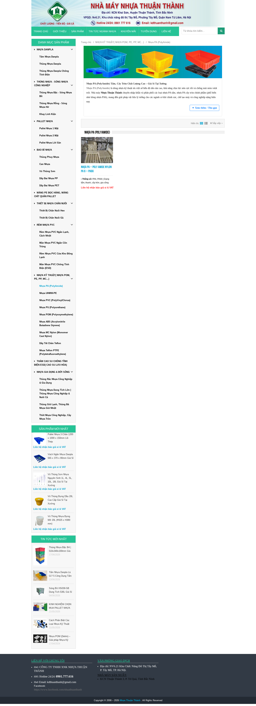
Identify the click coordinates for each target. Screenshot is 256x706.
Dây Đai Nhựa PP (48, 178)
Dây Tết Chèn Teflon (50, 343)
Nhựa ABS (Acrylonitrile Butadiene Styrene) (52, 323)
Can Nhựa (44, 164)
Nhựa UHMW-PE (48, 293)
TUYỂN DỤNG (149, 31)
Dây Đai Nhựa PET (49, 185)
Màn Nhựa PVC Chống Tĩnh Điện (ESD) (54, 266)
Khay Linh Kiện (47, 114)
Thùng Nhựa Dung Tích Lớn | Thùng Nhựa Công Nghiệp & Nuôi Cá (55, 394)
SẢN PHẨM (77, 31)
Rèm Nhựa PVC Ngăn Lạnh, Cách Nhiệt (54, 234)
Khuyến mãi (128, 31)
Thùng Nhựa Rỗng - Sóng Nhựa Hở (53, 105)
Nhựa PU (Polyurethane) (52, 307)
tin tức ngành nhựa (102, 31)
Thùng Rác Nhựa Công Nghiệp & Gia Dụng (55, 381)
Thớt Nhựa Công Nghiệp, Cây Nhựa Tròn (55, 417)
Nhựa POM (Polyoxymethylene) (56, 314)
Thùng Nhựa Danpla (50, 64)
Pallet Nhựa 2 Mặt (48, 135)
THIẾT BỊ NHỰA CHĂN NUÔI (52, 203)
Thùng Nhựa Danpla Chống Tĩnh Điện (54, 73)
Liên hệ (166, 31)
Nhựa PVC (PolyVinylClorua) (54, 300)
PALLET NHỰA (45, 121)
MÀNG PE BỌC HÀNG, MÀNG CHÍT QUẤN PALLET (51, 194)
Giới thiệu (59, 31)
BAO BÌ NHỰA (44, 150)
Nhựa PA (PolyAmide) (51, 286)
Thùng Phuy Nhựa (49, 157)
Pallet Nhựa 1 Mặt (48, 128)
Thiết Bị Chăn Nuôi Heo (52, 210)
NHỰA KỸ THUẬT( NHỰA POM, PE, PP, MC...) (52, 277)
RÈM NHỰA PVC (46, 225)
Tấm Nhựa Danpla (49, 56)
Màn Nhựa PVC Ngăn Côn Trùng (53, 244)
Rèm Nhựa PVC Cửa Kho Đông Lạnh (56, 255)
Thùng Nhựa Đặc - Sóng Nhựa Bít (55, 94)
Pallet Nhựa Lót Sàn (50, 142)
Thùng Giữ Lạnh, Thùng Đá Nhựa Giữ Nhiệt (54, 406)
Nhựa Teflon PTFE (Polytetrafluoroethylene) (52, 352)
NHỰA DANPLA (45, 49)
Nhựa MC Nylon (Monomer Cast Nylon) (53, 334)
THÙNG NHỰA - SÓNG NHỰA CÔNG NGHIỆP (51, 83)
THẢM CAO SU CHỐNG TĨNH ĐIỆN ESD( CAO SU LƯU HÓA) (50, 363)
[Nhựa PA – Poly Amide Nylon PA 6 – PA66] (97, 150)
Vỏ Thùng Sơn (47, 171)
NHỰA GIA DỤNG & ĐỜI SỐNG (53, 372)
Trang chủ (41, 31)
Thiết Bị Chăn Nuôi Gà (51, 217)
